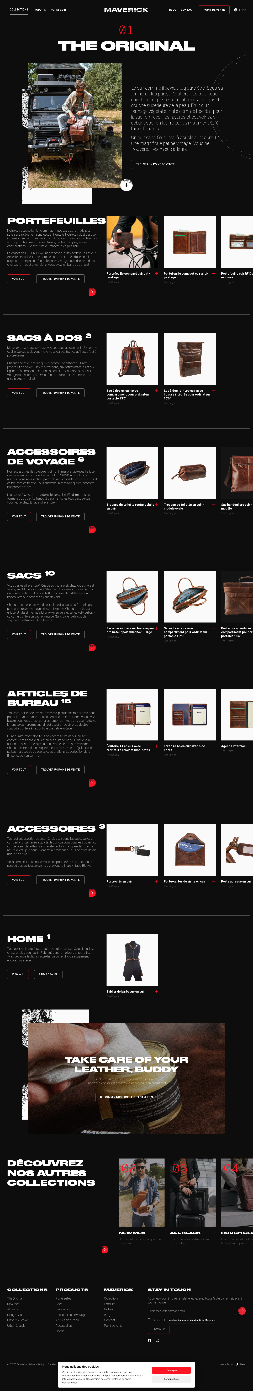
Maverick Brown (18, 1320)
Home (60, 1331)
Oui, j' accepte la (183, 1320)
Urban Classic (16, 1325)
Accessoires (64, 1325)
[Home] (126, 10)
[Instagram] (157, 1340)
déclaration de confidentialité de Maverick (192, 1320)
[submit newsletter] (242, 1311)
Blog (172, 9)
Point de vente (214, 9)
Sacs (59, 1304)
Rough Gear (15, 1315)
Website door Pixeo (233, 1364)
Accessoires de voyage (71, 1315)
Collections (19, 9)
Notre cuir (58, 9)
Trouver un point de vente (155, 164)
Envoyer (159, 1329)
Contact (187, 9)
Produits (39, 9)
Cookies (52, 1364)
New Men (13, 1304)
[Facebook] (149, 1340)
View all (18, 974)
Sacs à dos (63, 1309)
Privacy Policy (36, 1364)
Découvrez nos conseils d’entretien (126, 1097)
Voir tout (19, 278)
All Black (12, 1309)
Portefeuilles (63, 1298)
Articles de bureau (67, 1320)
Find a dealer (48, 974)
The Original (14, 1298)
